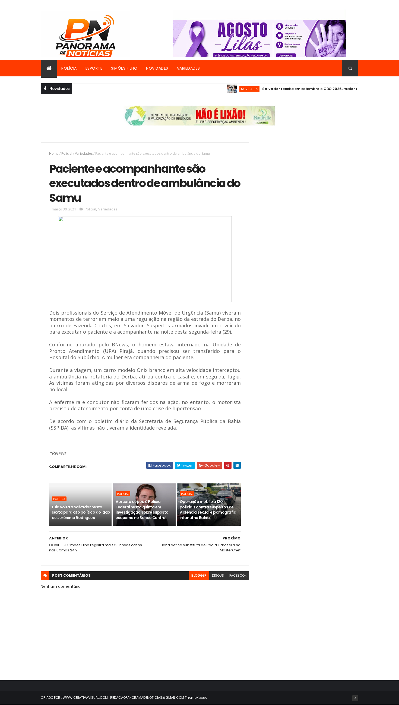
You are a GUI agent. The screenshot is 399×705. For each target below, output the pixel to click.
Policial (66, 153)
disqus (218, 575)
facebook (237, 575)
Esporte (94, 68)
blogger (199, 575)
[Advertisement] (309, 180)
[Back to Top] (355, 698)
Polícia (69, 68)
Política (59, 499)
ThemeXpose (196, 697)
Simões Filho (124, 68)
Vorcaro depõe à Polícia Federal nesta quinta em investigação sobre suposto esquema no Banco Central (142, 509)
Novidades (157, 68)
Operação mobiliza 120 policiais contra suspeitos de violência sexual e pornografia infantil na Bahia (208, 509)
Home (54, 153)
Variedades (188, 68)
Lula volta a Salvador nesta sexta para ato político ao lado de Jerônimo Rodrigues (81, 512)
